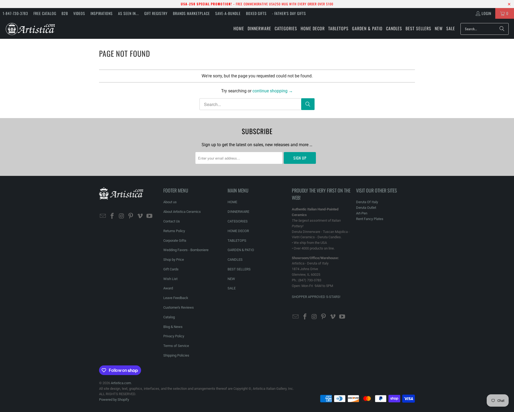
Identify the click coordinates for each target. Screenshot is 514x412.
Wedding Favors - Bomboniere (186, 250)
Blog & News (173, 327)
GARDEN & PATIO (241, 250)
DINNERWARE (238, 212)
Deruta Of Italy (367, 202)
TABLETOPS (237, 241)
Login (486, 13)
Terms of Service (176, 346)
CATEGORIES (238, 221)
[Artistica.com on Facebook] (112, 216)
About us (170, 202)
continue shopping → (272, 90)
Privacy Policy (173, 336)
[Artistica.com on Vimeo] (140, 216)
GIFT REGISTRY (156, 13)
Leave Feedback (175, 298)
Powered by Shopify (114, 400)
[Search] (502, 29)
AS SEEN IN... (128, 13)
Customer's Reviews (178, 307)
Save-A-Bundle (228, 13)
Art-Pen (361, 213)
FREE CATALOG (44, 13)
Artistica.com (121, 383)
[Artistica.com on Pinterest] (131, 216)
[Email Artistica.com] (103, 216)
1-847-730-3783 (15, 13)
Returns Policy (174, 231)
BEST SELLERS (239, 269)
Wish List (170, 279)
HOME (232, 202)
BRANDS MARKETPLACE (191, 13)
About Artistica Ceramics (182, 212)
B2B (65, 13)
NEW (231, 279)
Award (168, 288)
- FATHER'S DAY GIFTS (289, 13)
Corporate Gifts (174, 241)
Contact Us (171, 221)
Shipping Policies (176, 355)
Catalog (169, 317)
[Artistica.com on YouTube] (149, 216)
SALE (232, 288)
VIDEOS (79, 13)
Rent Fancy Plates (369, 219)
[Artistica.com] (30, 28)
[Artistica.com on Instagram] (122, 216)
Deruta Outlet (366, 208)
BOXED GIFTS (256, 13)
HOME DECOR (238, 231)
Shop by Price (173, 260)
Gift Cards (171, 269)
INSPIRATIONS (101, 13)
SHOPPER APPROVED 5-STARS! (316, 297)
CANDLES (235, 260)
